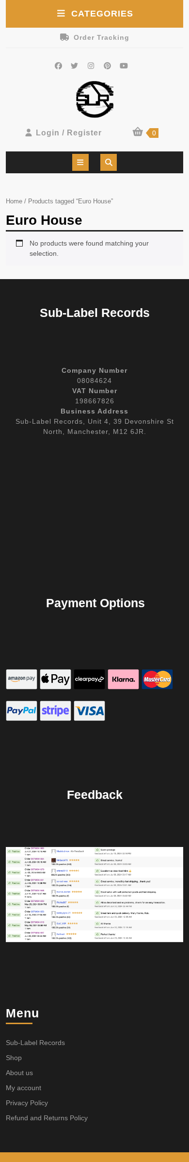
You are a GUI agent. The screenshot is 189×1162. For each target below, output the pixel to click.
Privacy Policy (27, 1103)
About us (19, 1073)
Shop (14, 1058)
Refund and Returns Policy (47, 1118)
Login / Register (69, 133)
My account (23, 1088)
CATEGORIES (102, 13)
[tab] (80, 162)
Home (14, 201)
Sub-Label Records (35, 1042)
